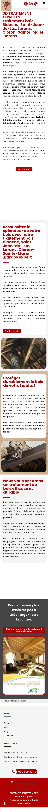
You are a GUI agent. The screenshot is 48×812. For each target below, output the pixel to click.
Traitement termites (15, 753)
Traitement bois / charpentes (21, 757)
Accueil (8, 723)
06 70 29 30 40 (27, 771)
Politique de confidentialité (24, 800)
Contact (8, 736)
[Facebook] (26, 4)
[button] (24, 169)
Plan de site (24, 803)
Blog (6, 731)
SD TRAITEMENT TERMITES (24, 793)
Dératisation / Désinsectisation (21, 761)
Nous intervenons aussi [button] (15, 701)
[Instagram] (31, 4)
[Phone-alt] (36, 4)
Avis (6, 727)
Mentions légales (24, 796)
